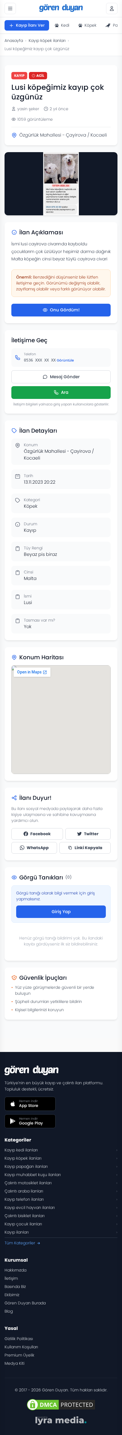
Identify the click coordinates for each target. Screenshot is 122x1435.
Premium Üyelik (19, 1355)
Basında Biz (15, 1286)
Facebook (40, 834)
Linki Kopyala (88, 848)
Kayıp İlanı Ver (30, 25)
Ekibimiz (12, 1295)
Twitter (91, 834)
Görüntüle (65, 360)
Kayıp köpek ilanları (47, 40)
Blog (9, 1311)
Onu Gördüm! (65, 310)
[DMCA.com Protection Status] (61, 1405)
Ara (64, 392)
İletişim (11, 1278)
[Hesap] (111, 8)
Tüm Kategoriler (20, 1243)
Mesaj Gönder (65, 377)
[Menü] (10, 8)
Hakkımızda (15, 1270)
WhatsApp (38, 848)
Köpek (90, 25)
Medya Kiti (14, 1363)
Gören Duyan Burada (25, 1303)
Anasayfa (14, 40)
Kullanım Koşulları (21, 1347)
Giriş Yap (61, 912)
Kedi (65, 25)
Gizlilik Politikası (19, 1339)
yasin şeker (28, 109)
